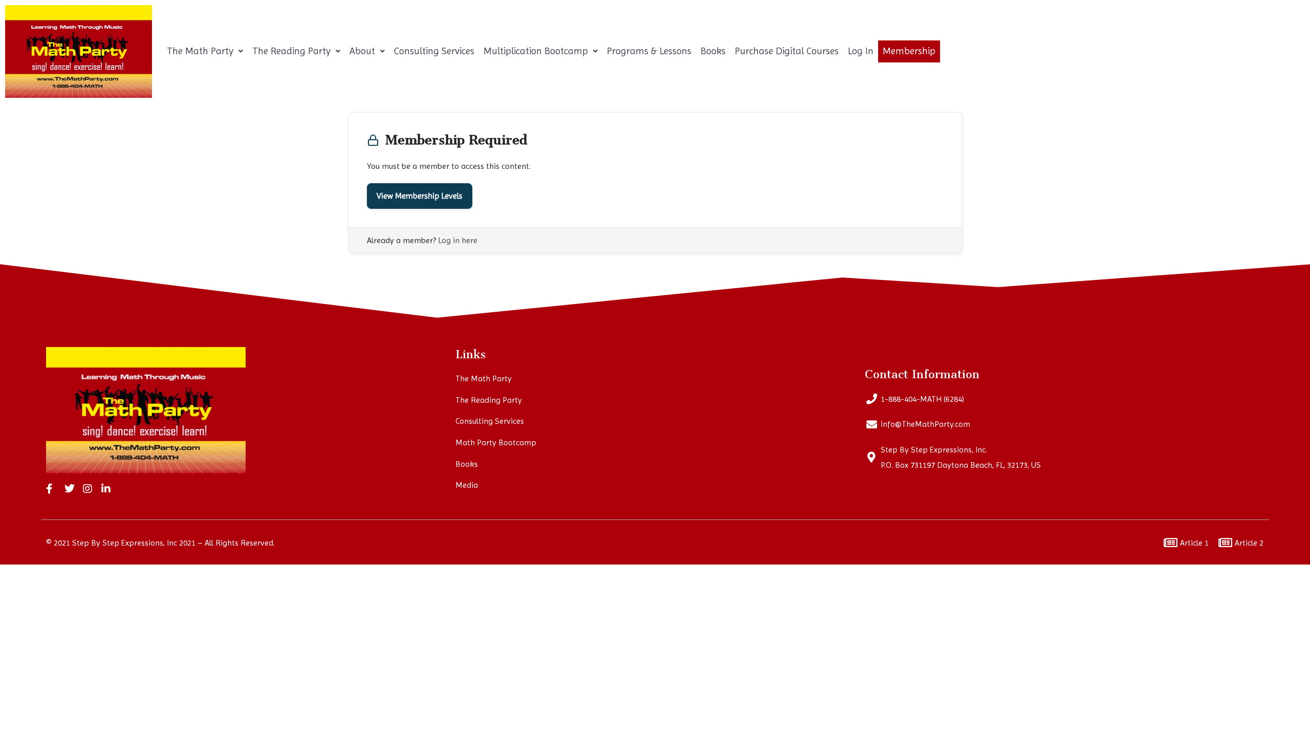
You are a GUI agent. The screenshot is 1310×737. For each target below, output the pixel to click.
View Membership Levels (420, 196)
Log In (861, 51)
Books (713, 51)
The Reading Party (291, 51)
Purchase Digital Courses (787, 51)
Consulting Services (434, 51)
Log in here (457, 240)
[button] (205, 51)
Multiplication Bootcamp (536, 51)
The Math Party (200, 51)
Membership (909, 51)
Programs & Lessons (649, 51)
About (362, 51)
